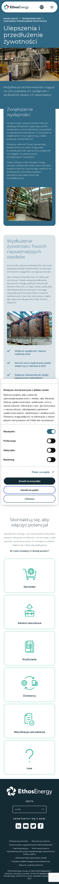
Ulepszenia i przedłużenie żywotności (25, 21)
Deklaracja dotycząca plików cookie (31, 858)
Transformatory (31, 18)
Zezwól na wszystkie (29, 481)
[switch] (51, 441)
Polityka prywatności (18, 841)
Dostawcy (29, 695)
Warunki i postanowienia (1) (31, 865)
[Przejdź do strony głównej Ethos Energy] (29, 791)
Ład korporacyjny (20, 848)
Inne (29, 768)
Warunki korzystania (40, 841)
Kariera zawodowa (29, 623)
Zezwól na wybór (30, 490)
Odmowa (29, 499)
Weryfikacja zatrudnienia (29, 732)
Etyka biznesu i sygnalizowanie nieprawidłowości (30, 845)
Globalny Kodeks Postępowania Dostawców (31, 861)
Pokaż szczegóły (41, 472)
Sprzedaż (30, 586)
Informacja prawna (40, 848)
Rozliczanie (30, 659)
